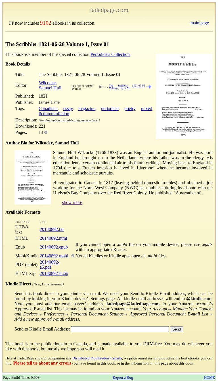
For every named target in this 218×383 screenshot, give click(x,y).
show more (72, 202)
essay (68, 108)
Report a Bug (123, 377)
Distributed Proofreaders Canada (97, 358)
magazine (86, 108)
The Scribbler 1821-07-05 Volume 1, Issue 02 (127, 87)
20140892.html (53, 238)
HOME (209, 377)
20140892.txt (52, 229)
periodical (110, 108)
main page (199, 22)
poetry (129, 108)
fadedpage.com (109, 9)
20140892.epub (54, 247)
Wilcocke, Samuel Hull (50, 85)
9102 (45, 23)
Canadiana (48, 108)
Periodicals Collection (110, 54)
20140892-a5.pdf (49, 265)
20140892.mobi (54, 255)
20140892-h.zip (54, 273)
